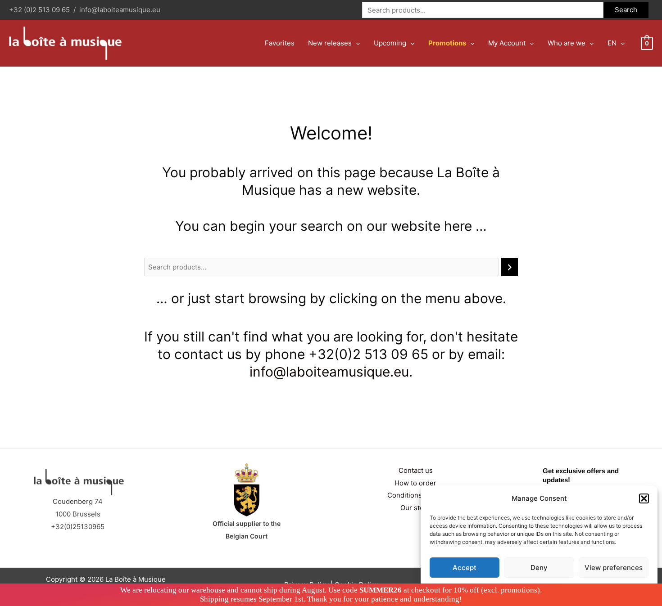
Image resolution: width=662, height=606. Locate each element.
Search (626, 9)
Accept (464, 567)
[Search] (509, 267)
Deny (539, 567)
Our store (415, 507)
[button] (643, 498)
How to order (415, 483)
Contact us (416, 470)
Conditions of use (415, 495)
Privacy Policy (556, 588)
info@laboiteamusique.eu (119, 9)
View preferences (614, 567)
